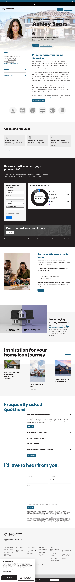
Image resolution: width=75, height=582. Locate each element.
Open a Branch (53, 553)
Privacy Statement (7, 571)
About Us (53, 9)
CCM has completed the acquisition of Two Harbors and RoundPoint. (37, 4)
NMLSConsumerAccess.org (44, 555)
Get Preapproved (32, 455)
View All (68, 355)
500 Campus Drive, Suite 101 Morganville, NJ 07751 (12, 57)
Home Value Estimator (43, 549)
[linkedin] (33, 33)
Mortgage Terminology (43, 550)
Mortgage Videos (42, 552)
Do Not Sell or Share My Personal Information (26, 578)
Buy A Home (24, 9)
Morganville (51, 97)
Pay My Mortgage (42, 554)
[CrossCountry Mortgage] (10, 9)
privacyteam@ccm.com (64, 520)
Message (29, 485)
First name (29, 474)
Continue (9, 577)
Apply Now (59, 9)
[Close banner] (33, 561)
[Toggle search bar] (72, 1)
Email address (30, 479)
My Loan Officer (37, 9)
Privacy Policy (46, 504)
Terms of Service (53, 504)
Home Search (10, 1)
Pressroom (52, 555)
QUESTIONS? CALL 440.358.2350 (64, 1)
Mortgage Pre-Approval (8, 549)
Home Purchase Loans (8, 552)
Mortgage (4, 1)
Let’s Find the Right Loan (46, 45)
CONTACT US (30, 507)
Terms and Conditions (66, 559)
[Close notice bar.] (73, 4)
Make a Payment (68, 9)
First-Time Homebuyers (8, 550)
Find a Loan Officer (53, 558)
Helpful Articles (41, 547)
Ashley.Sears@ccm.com (11, 63)
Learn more (30, 426)
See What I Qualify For (65, 579)
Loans (42, 9)
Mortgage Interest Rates (8, 547)
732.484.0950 (12, 60)
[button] (15, 52)
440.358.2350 (10, 62)
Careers (51, 547)
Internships (52, 552)
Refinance (30, 9)
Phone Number (54, 479)
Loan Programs (30, 553)
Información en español (54, 560)
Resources (47, 9)
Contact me (41, 290)
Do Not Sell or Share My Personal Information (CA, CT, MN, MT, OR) (66, 554)
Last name (52, 474)
